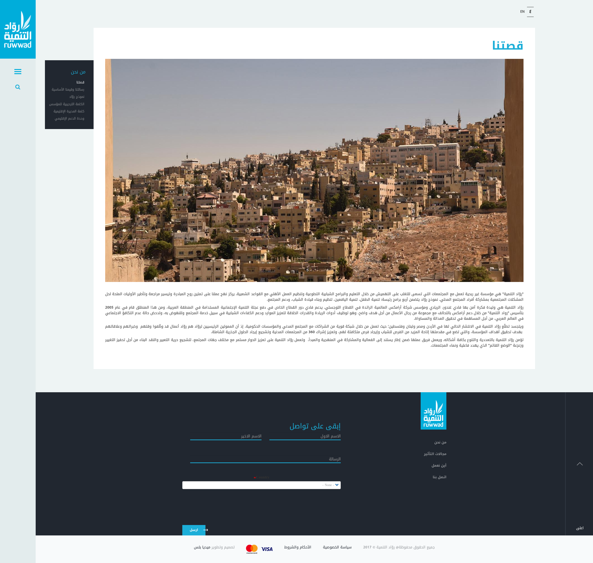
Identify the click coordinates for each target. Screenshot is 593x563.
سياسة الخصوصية (337, 548)
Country (262, 477)
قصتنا (80, 82)
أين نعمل (439, 465)
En (522, 12)
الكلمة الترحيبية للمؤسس (68, 104)
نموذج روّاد (76, 97)
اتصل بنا (439, 477)
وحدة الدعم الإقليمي (69, 118)
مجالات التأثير (435, 454)
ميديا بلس (202, 547)
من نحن (78, 71)
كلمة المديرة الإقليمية (69, 111)
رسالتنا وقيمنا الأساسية (68, 89)
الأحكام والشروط (297, 548)
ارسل (194, 530)
